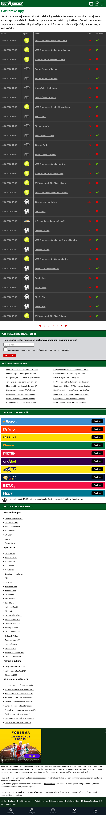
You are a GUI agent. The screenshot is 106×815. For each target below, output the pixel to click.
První (39, 325)
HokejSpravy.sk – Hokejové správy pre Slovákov (71, 390)
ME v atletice (10, 531)
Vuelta (7, 539)
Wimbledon (9, 595)
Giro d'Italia (9, 603)
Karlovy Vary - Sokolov (45, 155)
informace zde (49, 784)
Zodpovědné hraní (40, 772)
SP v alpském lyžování (13, 615)
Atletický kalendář (11, 628)
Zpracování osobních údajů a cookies (65, 801)
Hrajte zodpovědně (8, 778)
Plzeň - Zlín (40, 297)
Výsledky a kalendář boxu (14, 652)
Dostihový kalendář (12, 640)
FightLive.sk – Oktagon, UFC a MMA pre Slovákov (72, 386)
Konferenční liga (11, 557)
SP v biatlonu (10, 611)
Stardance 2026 (11, 675)
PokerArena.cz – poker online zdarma (20, 394)
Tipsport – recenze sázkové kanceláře (19, 689)
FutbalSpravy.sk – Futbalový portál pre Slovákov (71, 394)
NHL (7, 578)
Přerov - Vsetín (42, 126)
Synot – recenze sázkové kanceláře (18, 706)
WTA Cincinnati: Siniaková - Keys (50, 164)
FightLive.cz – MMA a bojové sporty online (22, 370)
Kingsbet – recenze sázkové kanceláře (19, 718)
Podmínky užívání (41, 801)
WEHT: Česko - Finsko (45, 98)
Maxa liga (8, 582)
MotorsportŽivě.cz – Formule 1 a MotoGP (21, 386)
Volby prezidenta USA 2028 (15, 671)
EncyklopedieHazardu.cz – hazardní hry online (70, 370)
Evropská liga (10, 553)
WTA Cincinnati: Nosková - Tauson (51, 193)
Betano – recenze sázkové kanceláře (19, 694)
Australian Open (11, 586)
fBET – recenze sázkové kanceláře (18, 722)
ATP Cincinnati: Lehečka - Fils (49, 174)
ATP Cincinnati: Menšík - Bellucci (50, 316)
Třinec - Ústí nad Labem (46, 202)
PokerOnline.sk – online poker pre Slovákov (69, 403)
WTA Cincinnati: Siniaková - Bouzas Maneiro (56, 240)
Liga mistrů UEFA (11, 523)
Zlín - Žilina (40, 117)
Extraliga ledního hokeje (14, 574)
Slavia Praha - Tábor (44, 136)
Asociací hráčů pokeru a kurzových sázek (75, 772)
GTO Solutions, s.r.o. (9, 804)
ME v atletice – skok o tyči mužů (50, 221)
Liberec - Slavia (42, 231)
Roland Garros (10, 591)
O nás (3, 801)
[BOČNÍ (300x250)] (20, 763)
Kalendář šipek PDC (12, 619)
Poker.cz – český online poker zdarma (20, 398)
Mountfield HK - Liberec (46, 88)
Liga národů (9, 566)
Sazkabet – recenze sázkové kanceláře (20, 698)
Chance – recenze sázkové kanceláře (19, 702)
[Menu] (102, 3)
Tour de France (10, 599)
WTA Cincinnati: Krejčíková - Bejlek (51, 259)
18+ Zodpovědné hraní (89, 801)
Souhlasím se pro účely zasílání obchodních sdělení (38, 350)
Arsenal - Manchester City (47, 269)
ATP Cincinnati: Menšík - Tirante (50, 60)
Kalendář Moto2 (11, 644)
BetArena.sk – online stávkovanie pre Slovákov (71, 382)
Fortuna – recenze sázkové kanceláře (19, 685)
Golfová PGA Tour (11, 636)
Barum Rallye (10, 543)
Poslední (66, 325)
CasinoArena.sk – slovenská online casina (69, 398)
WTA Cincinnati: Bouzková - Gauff (51, 41)
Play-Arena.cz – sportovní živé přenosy (20, 390)
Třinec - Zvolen (42, 145)
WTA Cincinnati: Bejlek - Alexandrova (52, 107)
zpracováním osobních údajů (29, 350)
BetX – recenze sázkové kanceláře (18, 714)
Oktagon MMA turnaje (13, 657)
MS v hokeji (9, 570)
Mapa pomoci (73, 792)
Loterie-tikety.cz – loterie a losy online (67, 378)
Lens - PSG (40, 212)
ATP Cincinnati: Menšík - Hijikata (50, 183)
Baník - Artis (40, 278)
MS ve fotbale (10, 562)
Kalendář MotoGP (11, 607)
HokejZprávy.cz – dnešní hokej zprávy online (23, 378)
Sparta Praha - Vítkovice (46, 69)
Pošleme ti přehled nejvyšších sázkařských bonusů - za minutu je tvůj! (40, 340)
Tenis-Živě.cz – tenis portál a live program (21, 382)
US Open (8, 535)
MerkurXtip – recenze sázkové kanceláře (20, 710)
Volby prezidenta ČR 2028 (15, 667)
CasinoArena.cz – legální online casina (21, 403)
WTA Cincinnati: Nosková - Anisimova (52, 50)
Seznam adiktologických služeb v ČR (53, 792)
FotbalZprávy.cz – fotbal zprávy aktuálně (21, 374)
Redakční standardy (24, 801)
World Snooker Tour (12, 632)
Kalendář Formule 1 (12, 527)
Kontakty (11, 801)
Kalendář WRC (10, 648)
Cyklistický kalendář (12, 624)
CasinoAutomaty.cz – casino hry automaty (69, 374)
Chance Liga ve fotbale (13, 518)
